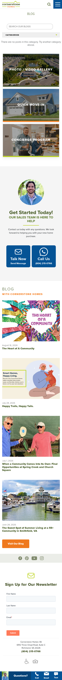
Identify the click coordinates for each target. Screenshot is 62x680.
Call (37, 678)
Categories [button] (12, 35)
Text (56, 677)
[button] (49, 4)
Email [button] (46, 678)
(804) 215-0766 (31, 651)
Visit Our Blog (16, 543)
